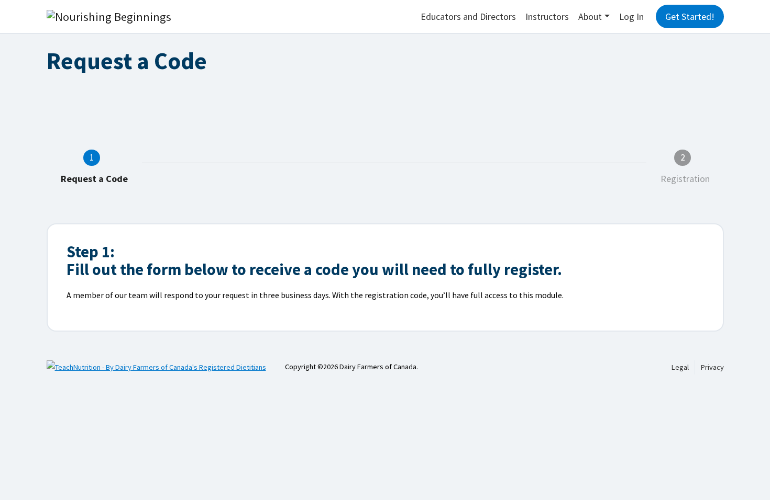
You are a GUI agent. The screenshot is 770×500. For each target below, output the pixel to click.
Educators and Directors (468, 16)
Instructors (547, 16)
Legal (680, 367)
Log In (631, 16)
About (590, 16)
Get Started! (689, 16)
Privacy (712, 367)
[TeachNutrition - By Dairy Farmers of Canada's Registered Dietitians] (166, 366)
